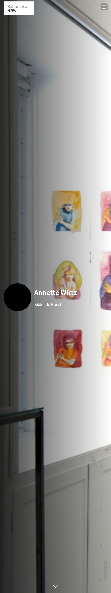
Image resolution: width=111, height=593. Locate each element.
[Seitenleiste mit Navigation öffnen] (104, 6)
